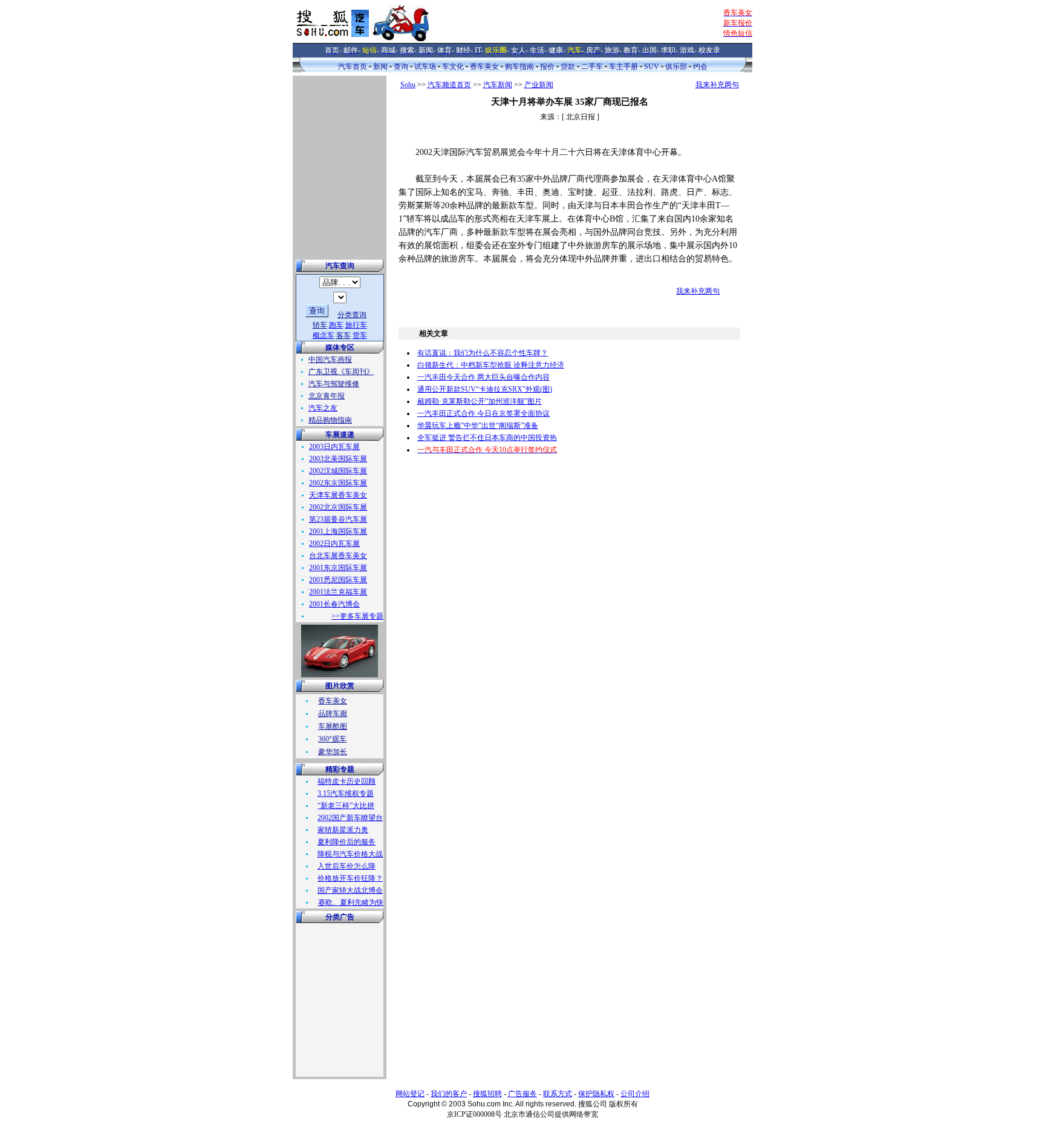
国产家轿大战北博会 (350, 890)
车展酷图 (332, 726)
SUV (651, 66)
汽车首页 (352, 66)
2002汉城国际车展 (338, 471)
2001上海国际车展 (338, 531)
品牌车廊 (332, 713)
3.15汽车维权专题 (345, 793)
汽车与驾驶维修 (333, 384)
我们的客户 (449, 1093)
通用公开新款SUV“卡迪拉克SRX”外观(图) (484, 389)
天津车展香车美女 (338, 495)
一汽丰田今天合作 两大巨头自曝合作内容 (483, 377)
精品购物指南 (330, 420)
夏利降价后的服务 (346, 842)
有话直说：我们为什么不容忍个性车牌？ (482, 353)
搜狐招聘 (487, 1093)
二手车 (592, 66)
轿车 (320, 325)
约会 (700, 66)
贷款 (568, 66)
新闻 (380, 66)
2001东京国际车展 (338, 568)
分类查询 (351, 314)
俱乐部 (676, 66)
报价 (547, 66)
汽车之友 (322, 408)
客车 (343, 335)
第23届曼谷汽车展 (338, 519)
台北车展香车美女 (338, 555)
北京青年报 (326, 396)
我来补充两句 (717, 84)
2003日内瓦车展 (334, 446)
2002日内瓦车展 (334, 543)
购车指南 (519, 66)
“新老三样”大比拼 (345, 805)
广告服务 (522, 1093)
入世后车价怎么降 (346, 866)
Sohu (407, 84)
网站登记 (410, 1093)
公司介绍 (634, 1093)
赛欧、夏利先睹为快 (350, 902)
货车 (360, 335)
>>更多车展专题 (357, 616)
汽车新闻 (497, 84)
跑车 (336, 325)
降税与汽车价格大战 (350, 854)
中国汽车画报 (330, 359)
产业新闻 (538, 84)
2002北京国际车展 (338, 507)
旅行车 (356, 325)
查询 (401, 66)
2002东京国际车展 (338, 483)
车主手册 (623, 66)
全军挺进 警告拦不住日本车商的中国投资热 (487, 437)
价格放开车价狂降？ (350, 878)
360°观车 (332, 739)
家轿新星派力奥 (342, 830)
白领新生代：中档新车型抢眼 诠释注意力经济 (490, 365)
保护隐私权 (596, 1093)
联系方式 (557, 1093)
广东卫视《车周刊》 (341, 371)
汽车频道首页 (449, 84)
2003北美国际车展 (338, 459)
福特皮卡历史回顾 (346, 781)
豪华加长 (332, 752)
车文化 (453, 66)
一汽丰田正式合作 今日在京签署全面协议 (483, 413)
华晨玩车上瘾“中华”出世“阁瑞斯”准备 (477, 425)
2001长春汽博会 (334, 604)
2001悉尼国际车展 (338, 580)
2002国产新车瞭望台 (350, 817)
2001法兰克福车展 (338, 592)
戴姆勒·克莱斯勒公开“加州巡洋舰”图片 (479, 401)
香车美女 (484, 66)
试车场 (425, 66)
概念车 (323, 335)
